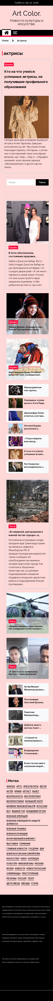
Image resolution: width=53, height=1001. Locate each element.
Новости (20, 868)
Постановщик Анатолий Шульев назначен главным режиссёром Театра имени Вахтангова (34, 701)
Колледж (33, 858)
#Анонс (11, 786)
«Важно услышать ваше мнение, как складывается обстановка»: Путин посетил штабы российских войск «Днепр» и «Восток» (26, 627)
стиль (34, 883)
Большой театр (34, 801)
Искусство (13, 858)
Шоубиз (9, 64)
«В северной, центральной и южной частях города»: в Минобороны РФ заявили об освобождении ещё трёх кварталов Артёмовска (26, 533)
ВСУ (9, 811)
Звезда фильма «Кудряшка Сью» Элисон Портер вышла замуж (26, 328)
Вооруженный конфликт (21, 839)
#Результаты (30, 786)
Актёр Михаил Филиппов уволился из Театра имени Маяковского (34, 688)
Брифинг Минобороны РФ (21, 806)
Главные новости (17, 848)
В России (42, 806)
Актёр (10, 791)
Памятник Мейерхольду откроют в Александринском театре (33, 714)
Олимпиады (14, 873)
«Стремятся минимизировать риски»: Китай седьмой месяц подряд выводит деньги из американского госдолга (33, 739)
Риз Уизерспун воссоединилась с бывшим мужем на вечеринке (33, 466)
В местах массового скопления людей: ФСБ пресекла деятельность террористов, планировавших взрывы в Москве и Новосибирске (34, 765)
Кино (24, 858)
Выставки (12, 844)
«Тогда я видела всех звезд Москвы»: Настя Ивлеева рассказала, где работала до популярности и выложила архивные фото (33, 440)
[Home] (6, 33)
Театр (12, 526)
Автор (43, 786)
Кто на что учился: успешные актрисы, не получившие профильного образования (34, 453)
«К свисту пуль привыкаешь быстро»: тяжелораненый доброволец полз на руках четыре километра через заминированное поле (27, 673)
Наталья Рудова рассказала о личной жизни (32, 427)
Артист (27, 791)
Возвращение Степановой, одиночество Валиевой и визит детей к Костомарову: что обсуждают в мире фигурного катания (34, 752)
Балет (35, 791)
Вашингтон (18, 811)
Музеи (10, 868)
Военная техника (16, 829)
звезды (25, 883)
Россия (22, 878)
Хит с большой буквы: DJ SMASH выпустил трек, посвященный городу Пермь (25, 373)
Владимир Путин (36, 811)
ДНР (42, 848)
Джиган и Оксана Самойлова (23, 853)
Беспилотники (15, 801)
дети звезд (13, 883)
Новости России (36, 868)
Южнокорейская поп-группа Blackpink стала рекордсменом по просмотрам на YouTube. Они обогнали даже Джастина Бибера (33, 389)
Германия (24, 844)
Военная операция (17, 816)
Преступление (30, 873)
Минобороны (25, 863)
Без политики (32, 796)
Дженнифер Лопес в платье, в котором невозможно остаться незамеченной (34, 414)
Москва (39, 863)
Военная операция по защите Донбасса (23, 822)
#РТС (19, 786)
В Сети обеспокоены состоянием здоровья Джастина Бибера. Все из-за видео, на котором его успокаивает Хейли (26, 255)
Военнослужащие (17, 834)
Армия (17, 791)
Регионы (12, 878)
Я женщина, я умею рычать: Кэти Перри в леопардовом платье (34, 402)
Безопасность (15, 796)
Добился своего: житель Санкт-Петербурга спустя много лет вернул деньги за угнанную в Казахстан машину (34, 727)
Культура (12, 863)
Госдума (33, 848)
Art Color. (26, 13)
